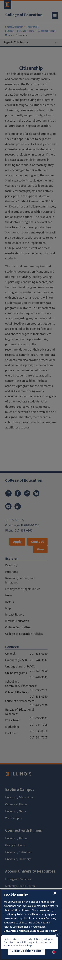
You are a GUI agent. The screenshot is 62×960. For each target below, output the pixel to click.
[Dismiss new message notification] (57, 935)
